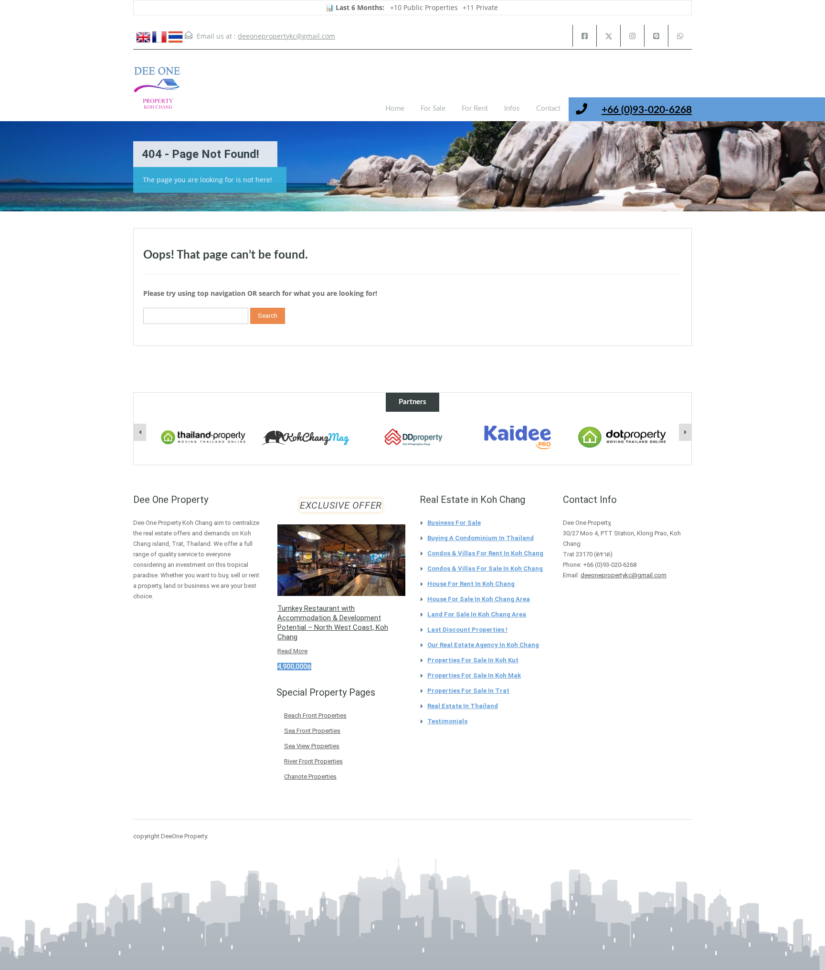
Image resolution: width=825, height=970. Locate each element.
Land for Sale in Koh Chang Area (476, 614)
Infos (512, 108)
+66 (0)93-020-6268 (647, 110)
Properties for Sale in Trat (468, 690)
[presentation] (140, 432)
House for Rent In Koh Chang (471, 583)
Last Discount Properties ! (467, 629)
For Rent (475, 108)
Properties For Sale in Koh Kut (472, 660)
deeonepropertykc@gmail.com (286, 36)
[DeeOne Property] (157, 92)
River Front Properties (313, 761)
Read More (292, 651)
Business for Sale (454, 522)
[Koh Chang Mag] (308, 438)
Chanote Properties (310, 776)
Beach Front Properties (315, 715)
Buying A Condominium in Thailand (480, 538)
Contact (548, 108)
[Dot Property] (622, 437)
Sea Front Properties (312, 730)
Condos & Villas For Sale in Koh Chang (485, 568)
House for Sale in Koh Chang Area (478, 599)
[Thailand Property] (203, 437)
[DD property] (413, 437)
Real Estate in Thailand (462, 705)
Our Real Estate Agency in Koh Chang (483, 644)
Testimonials (447, 721)
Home (394, 108)
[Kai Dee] (517, 437)
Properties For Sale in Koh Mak (474, 675)
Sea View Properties (311, 746)
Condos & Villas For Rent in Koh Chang (485, 553)
